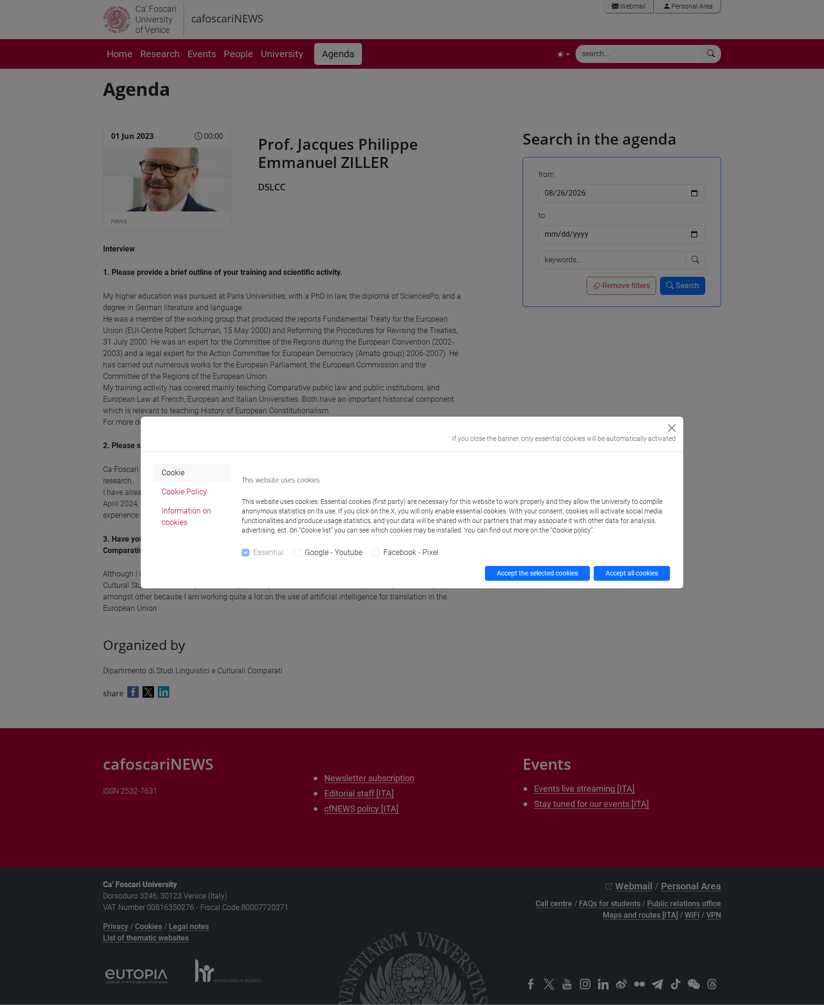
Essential (268, 552)
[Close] (672, 428)
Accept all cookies (632, 573)
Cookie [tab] (173, 472)
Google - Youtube (333, 552)
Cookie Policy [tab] (184, 491)
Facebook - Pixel (411, 552)
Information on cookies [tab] (186, 516)
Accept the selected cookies (537, 573)
